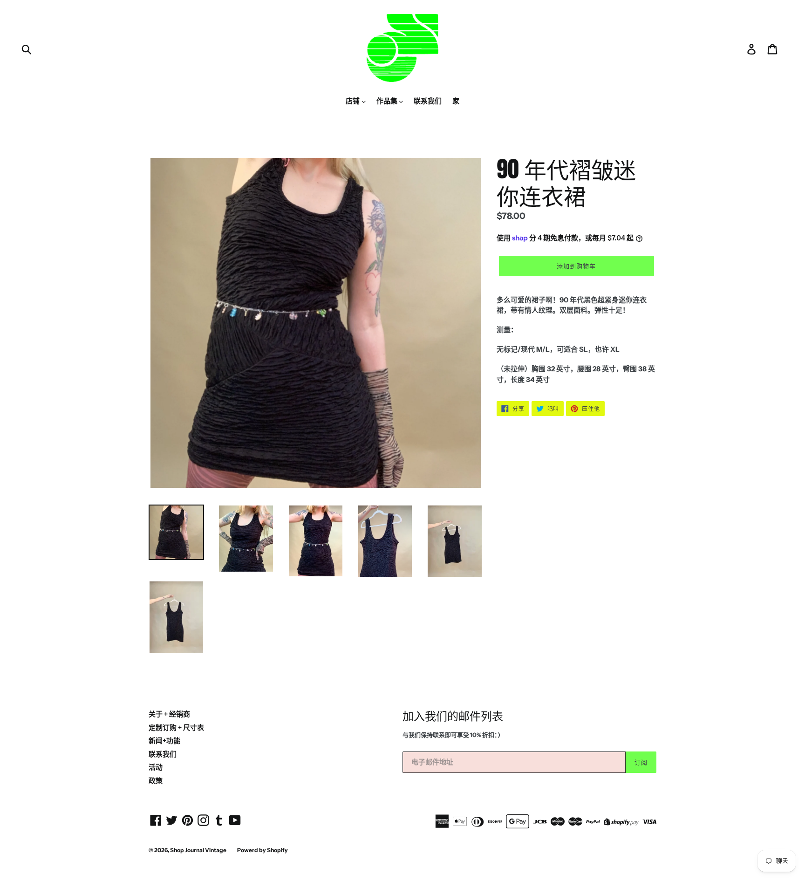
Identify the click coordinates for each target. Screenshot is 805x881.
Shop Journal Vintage (198, 850)
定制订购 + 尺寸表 (176, 727)
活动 (156, 767)
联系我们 (428, 100)
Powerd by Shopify (262, 850)
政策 (156, 780)
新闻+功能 (164, 740)
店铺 (353, 100)
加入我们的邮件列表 (452, 716)
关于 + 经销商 (169, 714)
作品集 (387, 100)
